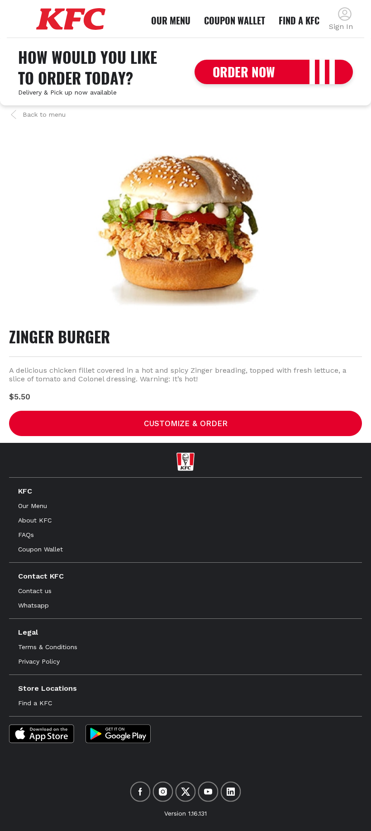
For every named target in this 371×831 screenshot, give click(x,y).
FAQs (26, 534)
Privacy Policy (39, 661)
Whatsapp (33, 605)
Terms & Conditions (47, 647)
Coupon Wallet (40, 549)
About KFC (35, 520)
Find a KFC (35, 703)
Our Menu (32, 505)
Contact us (35, 590)
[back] (345, 14)
